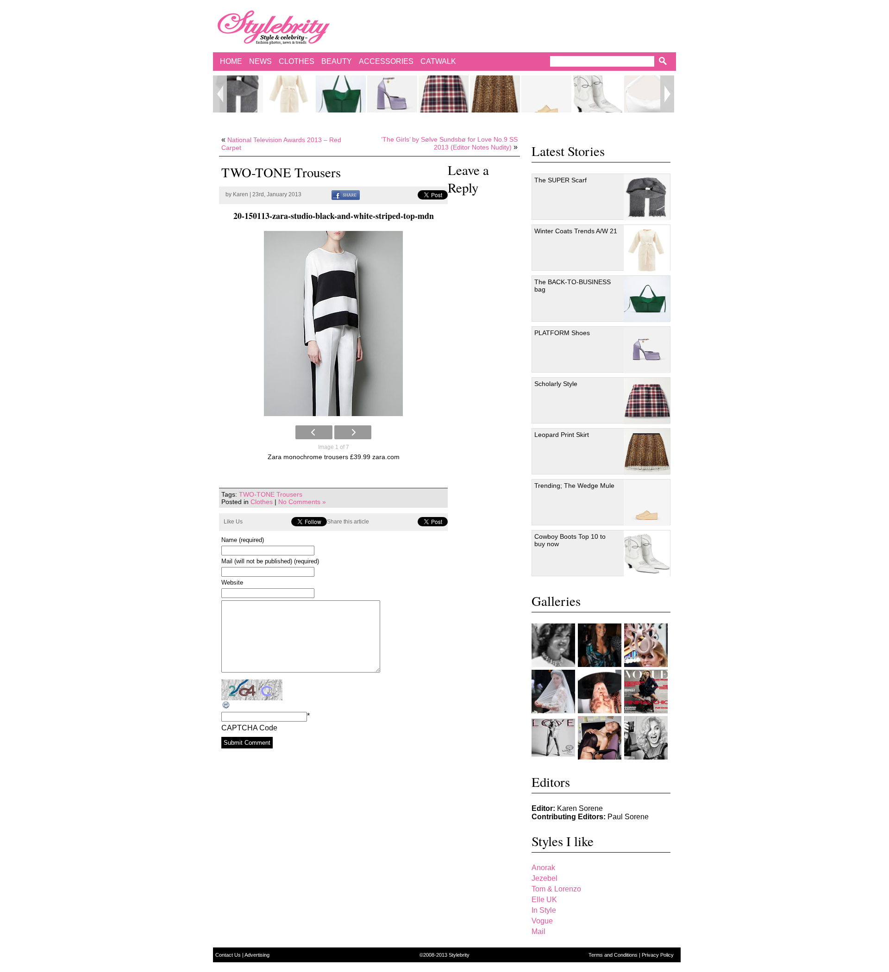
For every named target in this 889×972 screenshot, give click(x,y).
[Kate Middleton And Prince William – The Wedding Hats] (646, 645)
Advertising (256, 955)
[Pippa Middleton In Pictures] (599, 645)
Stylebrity (459, 955)
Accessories (386, 61)
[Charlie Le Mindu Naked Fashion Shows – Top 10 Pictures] (599, 691)
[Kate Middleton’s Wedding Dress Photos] (553, 691)
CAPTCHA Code (249, 728)
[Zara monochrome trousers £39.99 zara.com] (333, 323)
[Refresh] (226, 705)
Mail (538, 931)
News (260, 61)
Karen (240, 194)
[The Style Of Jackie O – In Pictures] (553, 645)
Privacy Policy (658, 955)
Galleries (556, 601)
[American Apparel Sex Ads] (599, 738)
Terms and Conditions (613, 955)
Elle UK (544, 899)
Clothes (296, 61)
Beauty (336, 61)
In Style (544, 910)
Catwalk (438, 61)
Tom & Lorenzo (556, 889)
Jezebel (544, 878)
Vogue (542, 921)
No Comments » (302, 501)
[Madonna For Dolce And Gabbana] (646, 738)
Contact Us (228, 955)
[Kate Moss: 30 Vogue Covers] (646, 691)
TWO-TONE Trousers (270, 494)
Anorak (543, 868)
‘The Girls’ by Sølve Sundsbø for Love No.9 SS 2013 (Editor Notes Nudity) (449, 143)
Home (231, 61)
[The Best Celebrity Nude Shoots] (553, 738)
